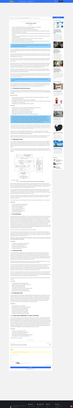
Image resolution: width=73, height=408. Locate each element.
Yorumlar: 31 (60, 90)
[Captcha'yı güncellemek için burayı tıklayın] (18, 363)
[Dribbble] (61, 406)
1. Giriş (26, 21)
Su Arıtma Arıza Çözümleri (22, 1)
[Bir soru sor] (71, 406)
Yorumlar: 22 (59, 104)
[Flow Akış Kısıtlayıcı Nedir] (58, 86)
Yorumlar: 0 (59, 67)
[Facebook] (56, 406)
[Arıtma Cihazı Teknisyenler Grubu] (54, 167)
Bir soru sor (58, 17)
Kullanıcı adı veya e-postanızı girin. (14, 354)
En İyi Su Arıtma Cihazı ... (57, 105)
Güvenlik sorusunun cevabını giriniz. (14, 361)
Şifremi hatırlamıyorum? (48, 365)
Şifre (11, 358)
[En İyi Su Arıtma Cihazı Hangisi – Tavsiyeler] (58, 100)
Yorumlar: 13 (60, 147)
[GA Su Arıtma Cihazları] (13, 1)
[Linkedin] (59, 406)
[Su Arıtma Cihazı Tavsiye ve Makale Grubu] (54, 160)
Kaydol (61, 1)
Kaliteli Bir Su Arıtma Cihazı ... (58, 148)
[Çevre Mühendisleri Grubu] (54, 163)
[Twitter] (57, 406)
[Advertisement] (36, 9)
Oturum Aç (55, 1)
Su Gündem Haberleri (30, 1)
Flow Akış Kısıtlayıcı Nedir (57, 91)
